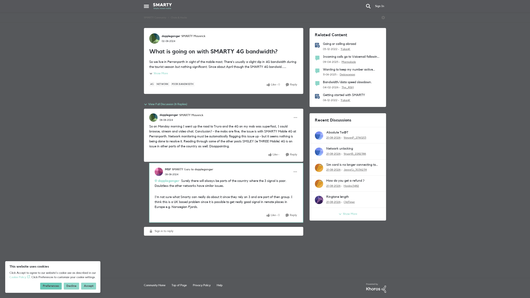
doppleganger (171, 36)
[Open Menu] (383, 17)
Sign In (379, 6)
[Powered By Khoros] (376, 288)
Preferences (51, 286)
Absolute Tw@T (337, 132)
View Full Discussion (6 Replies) (167, 104)
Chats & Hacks (179, 17)
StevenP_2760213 (355, 137)
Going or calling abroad (339, 44)
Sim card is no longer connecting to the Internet (351, 165)
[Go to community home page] (162, 6)
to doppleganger (202, 169)
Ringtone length (337, 196)
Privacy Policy (202, 285)
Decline (71, 286)
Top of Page (179, 285)
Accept (88, 286)
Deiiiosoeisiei (347, 74)
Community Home (154, 285)
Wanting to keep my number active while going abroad (348, 70)
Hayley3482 (351, 186)
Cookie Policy (18, 277)
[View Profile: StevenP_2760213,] (319, 135)
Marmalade (349, 62)
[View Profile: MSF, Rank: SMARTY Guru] (159, 172)
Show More (161, 73)
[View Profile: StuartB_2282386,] (319, 152)
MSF (168, 169)
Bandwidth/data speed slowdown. (347, 82)
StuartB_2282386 (355, 154)
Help (220, 285)
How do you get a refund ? (345, 180)
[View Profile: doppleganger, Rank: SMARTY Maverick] (154, 38)
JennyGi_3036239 (355, 169)
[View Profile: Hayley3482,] (319, 184)
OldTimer (349, 202)
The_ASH (348, 87)
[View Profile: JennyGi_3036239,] (319, 168)
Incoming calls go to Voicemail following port (351, 57)
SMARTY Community (155, 17)
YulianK (345, 49)
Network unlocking (339, 148)
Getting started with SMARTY (344, 95)
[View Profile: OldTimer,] (319, 200)
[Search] (368, 6)
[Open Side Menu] (146, 6)
